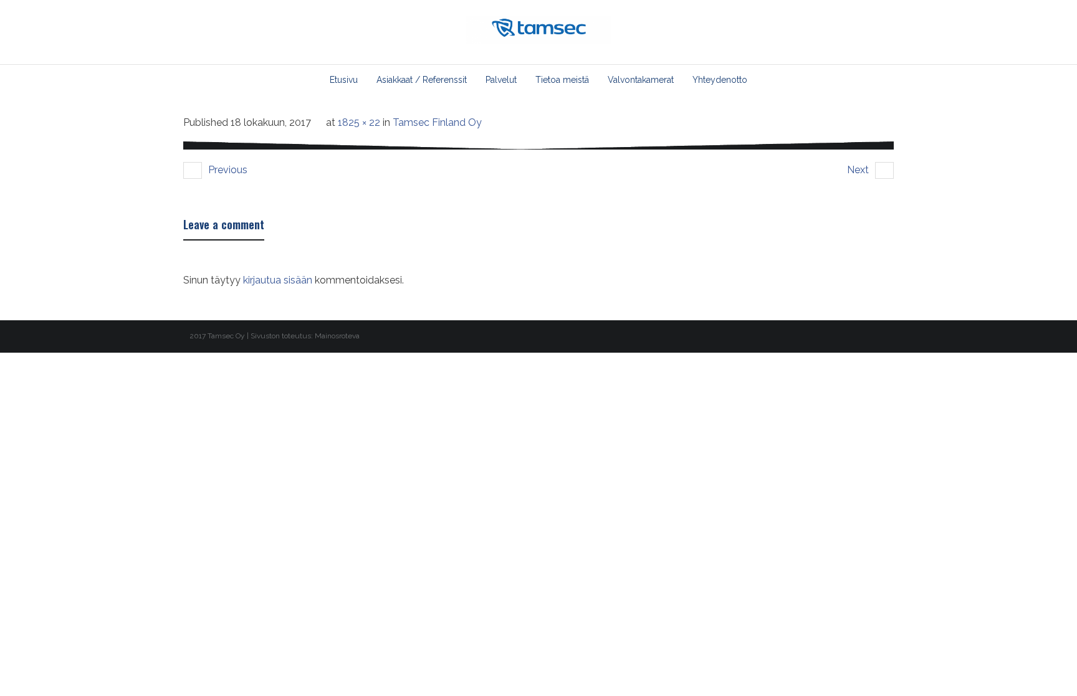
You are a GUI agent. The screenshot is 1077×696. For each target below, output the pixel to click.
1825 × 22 (359, 122)
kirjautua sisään (277, 280)
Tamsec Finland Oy (437, 122)
